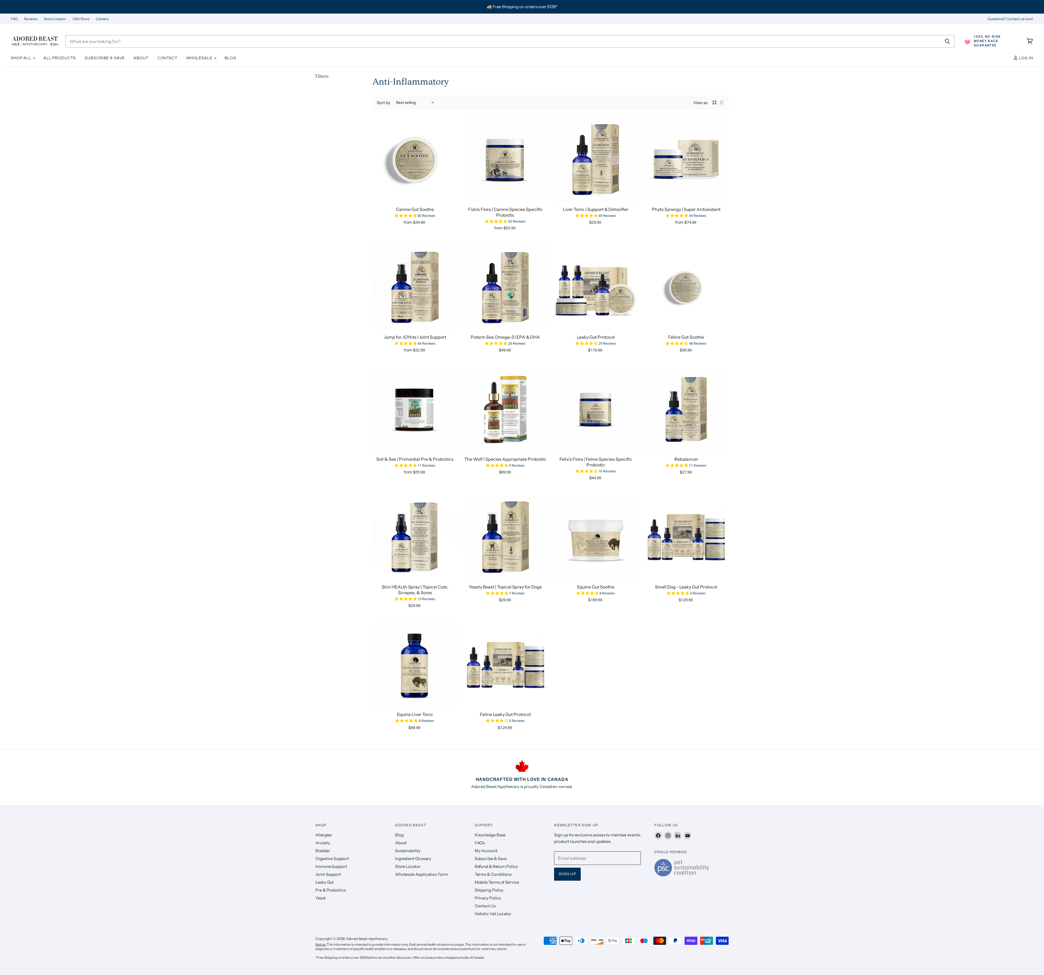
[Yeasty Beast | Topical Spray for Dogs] (505, 537)
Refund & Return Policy (496, 866)
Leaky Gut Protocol (596, 337)
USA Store (81, 19)
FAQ (14, 19)
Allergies (323, 834)
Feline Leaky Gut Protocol (505, 714)
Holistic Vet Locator (493, 913)
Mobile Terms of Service (497, 882)
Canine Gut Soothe (415, 209)
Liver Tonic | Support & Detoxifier (595, 209)
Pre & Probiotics (330, 890)
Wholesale (199, 58)
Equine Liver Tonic (415, 714)
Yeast (320, 898)
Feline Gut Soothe (686, 337)
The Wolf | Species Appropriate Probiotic (505, 459)
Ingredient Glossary (413, 858)
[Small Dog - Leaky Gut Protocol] (686, 537)
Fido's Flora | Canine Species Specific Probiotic (505, 212)
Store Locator (55, 19)
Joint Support (328, 874)
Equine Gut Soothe (595, 587)
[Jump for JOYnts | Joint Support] (415, 287)
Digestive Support (332, 858)
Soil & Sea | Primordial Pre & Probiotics (414, 459)
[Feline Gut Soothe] (686, 287)
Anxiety (322, 842)
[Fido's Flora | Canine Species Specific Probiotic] (505, 159)
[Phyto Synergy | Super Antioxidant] (686, 159)
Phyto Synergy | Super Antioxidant (686, 209)
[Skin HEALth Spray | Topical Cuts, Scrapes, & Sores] (415, 537)
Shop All (21, 58)
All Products (60, 58)
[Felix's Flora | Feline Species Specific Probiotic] (595, 409)
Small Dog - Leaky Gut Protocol (686, 587)
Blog (231, 58)
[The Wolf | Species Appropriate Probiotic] (505, 409)
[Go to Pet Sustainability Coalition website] (681, 874)
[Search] (947, 41)
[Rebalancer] (686, 409)
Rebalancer (686, 459)
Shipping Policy (489, 890)
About (140, 58)
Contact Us (485, 905)
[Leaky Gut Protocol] (595, 287)
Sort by (383, 102)
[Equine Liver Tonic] (415, 665)
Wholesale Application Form (421, 874)
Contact (167, 58)
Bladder (322, 850)
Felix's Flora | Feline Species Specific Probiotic (596, 462)
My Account (486, 850)
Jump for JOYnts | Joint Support (415, 337)
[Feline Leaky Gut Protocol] (505, 665)
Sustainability (408, 850)
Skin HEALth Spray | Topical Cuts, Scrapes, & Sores (415, 589)
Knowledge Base (490, 834)
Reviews (30, 19)
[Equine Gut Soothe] (595, 537)
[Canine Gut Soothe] (415, 159)
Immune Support (331, 866)
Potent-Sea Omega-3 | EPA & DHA (505, 337)
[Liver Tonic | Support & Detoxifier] (595, 159)
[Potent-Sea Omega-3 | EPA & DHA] (505, 287)
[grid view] (714, 102)
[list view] (721, 102)
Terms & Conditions (493, 874)
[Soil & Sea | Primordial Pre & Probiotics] (415, 409)
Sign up (567, 874)
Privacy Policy (488, 898)
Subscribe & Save (105, 58)
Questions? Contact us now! (1010, 19)
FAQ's (480, 842)
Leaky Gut (324, 882)
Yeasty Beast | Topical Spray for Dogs (505, 587)
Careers (102, 19)
